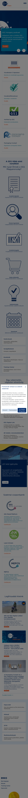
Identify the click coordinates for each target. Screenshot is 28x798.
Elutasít (5, 410)
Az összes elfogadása (22, 410)
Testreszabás (13, 410)
